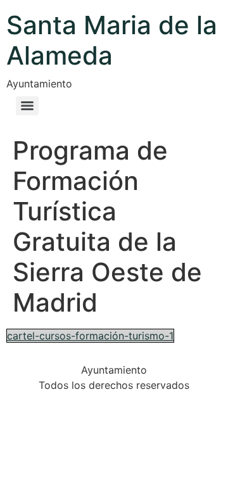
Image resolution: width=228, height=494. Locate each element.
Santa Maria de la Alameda (111, 40)
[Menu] (27, 105)
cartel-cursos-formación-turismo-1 (90, 335)
